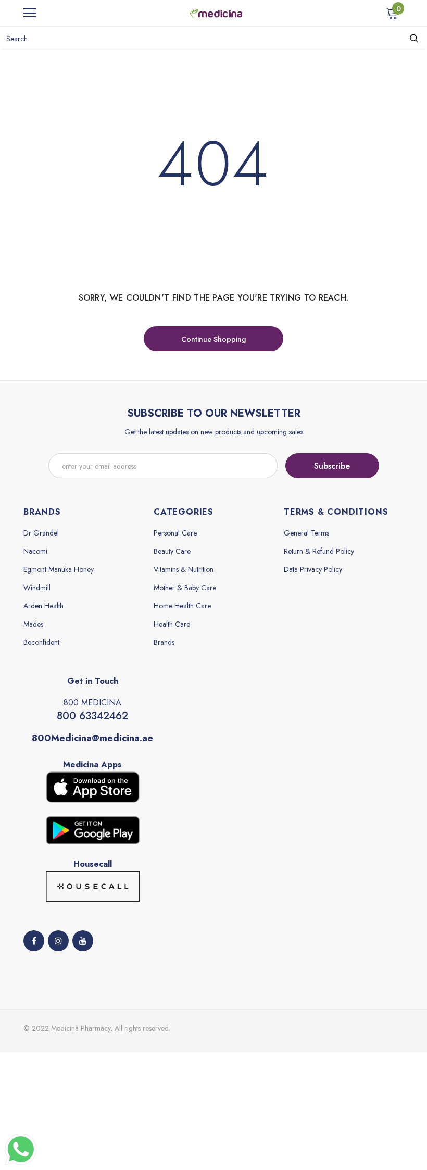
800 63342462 (92, 716)
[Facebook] (33, 940)
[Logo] (216, 12)
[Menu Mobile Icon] (29, 13)
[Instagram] (58, 940)
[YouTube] (82, 940)
